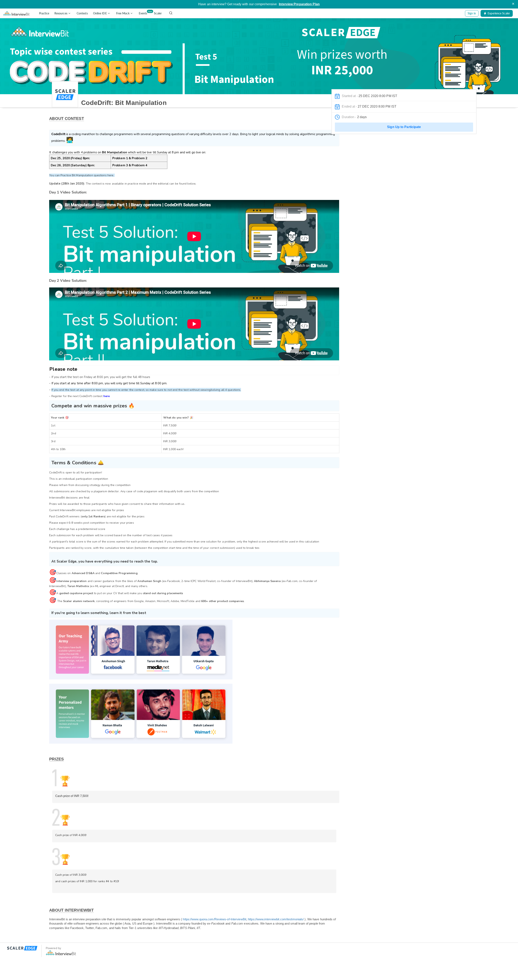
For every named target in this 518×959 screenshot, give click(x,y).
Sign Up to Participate (404, 127)
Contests (82, 13)
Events (144, 12)
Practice (44, 13)
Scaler (158, 13)
